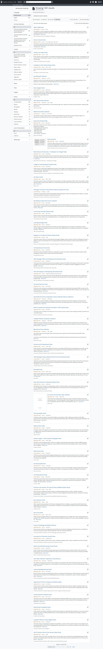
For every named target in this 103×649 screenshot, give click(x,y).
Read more (43, 34)
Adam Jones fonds (39, 451)
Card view (51, 19)
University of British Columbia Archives (22, 35)
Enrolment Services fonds (41, 284)
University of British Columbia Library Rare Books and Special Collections (22, 31)
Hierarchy (44, 19)
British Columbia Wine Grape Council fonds (45, 546)
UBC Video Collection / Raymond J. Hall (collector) (47, 558)
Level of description (19, 128)
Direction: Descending (84, 19)
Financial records (22, 119)
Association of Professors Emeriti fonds (44, 536)
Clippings (22, 112)
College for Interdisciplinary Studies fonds (45, 164)
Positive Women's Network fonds (43, 594)
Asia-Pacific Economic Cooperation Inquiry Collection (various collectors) (53, 297)
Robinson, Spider (22, 80)
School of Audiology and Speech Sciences (45, 525)
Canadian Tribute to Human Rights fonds (45, 620)
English (22, 18)
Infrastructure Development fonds (43, 344)
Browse (19, 2)
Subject (16, 92)
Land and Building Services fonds (43, 569)
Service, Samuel (22, 75)
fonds (41, 52)
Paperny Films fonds (39, 426)
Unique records (22, 16)
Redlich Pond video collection (42, 111)
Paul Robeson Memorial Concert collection (45, 201)
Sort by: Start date (74, 19)
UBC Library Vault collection (41, 100)
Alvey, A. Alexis (22, 68)
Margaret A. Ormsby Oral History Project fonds (46, 235)
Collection (22, 136)
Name (15, 83)
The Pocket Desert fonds (40, 475)
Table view (57, 19)
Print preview (37, 19)
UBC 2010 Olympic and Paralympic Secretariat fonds (48, 271)
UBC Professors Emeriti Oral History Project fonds (47, 632)
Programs (22, 124)
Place (15, 88)
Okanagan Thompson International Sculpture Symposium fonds (51, 189)
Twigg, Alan (22, 77)
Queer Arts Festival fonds (40, 121)
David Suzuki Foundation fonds (42, 607)
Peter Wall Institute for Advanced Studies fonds (46, 382)
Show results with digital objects (82, 23)
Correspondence (22, 102)
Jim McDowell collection (40, 76)
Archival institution (19, 24)
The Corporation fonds (40, 413)
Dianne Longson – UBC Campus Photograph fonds (47, 438)
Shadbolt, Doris (22, 70)
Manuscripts (22, 115)
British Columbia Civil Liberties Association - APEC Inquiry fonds (51, 307)
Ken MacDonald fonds (40, 463)
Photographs (22, 107)
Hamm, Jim (22, 60)
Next (73, 647)
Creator (16, 49)
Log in (99, 2)
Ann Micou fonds (38, 177)
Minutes (22, 110)
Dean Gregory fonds (39, 88)
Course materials (22, 122)
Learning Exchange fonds (40, 222)
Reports (22, 105)
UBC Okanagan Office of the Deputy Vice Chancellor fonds (50, 259)
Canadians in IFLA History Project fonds (44, 65)
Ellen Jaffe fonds (38, 369)
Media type (17, 139)
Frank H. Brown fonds (40, 40)
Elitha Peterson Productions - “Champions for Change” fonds (50, 152)
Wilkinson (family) (22, 72)
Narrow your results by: (22, 8)
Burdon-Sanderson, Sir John (22, 65)
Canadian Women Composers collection (45, 318)
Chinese (22, 20)
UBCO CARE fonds (39, 27)
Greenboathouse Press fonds (42, 248)
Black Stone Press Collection (41, 329)
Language (16, 12)
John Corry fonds (38, 512)
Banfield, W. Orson (22, 63)
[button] (90, 2)
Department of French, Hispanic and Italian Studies (48, 582)
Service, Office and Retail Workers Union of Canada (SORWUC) (22, 56)
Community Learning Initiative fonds (44, 211)
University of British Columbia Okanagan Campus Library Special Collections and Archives (22, 41)
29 (70, 647)
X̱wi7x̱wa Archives (22, 46)
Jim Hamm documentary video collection (58, 394)
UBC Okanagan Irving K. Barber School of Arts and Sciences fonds (52, 357)
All (14, 27)
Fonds (22, 134)
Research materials (22, 117)
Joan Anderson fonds (39, 500)
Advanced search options (40, 16)
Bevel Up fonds (51, 139)
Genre (15, 96)
